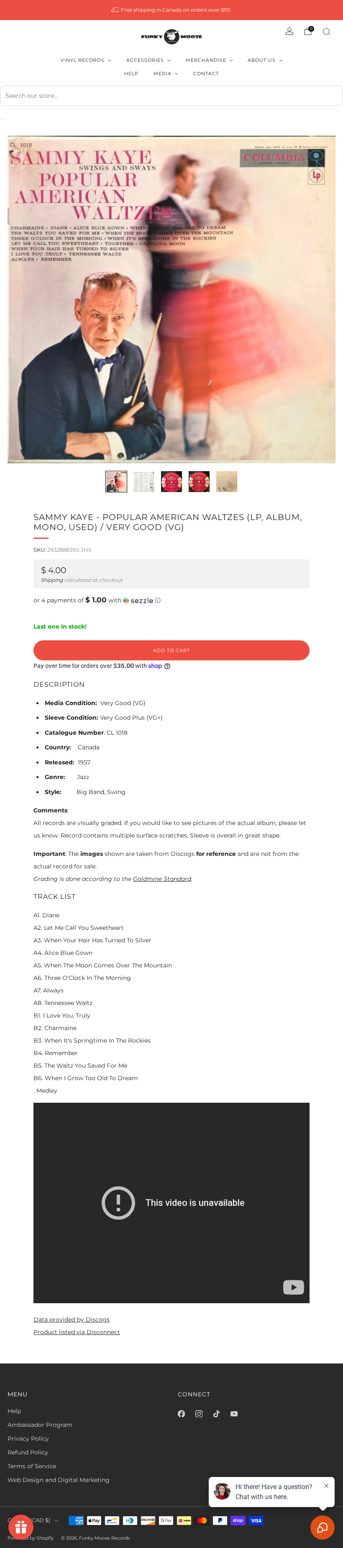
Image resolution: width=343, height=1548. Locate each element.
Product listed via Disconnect (76, 1332)
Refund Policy (28, 1452)
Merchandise (206, 60)
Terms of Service (32, 1466)
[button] (171, 600)
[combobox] (171, 96)
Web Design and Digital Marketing (59, 1480)
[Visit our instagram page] (198, 1413)
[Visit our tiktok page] (216, 1413)
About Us (262, 60)
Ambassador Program (40, 1425)
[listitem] (171, 10)
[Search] (326, 31)
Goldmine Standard (162, 879)
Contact (206, 73)
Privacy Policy (28, 1438)
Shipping (52, 580)
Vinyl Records (83, 60)
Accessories (145, 60)
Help (131, 73)
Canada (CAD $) (29, 1520)
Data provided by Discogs (71, 1319)
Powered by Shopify (31, 1538)
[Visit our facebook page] (181, 1413)
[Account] (289, 31)
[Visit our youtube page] (234, 1413)
